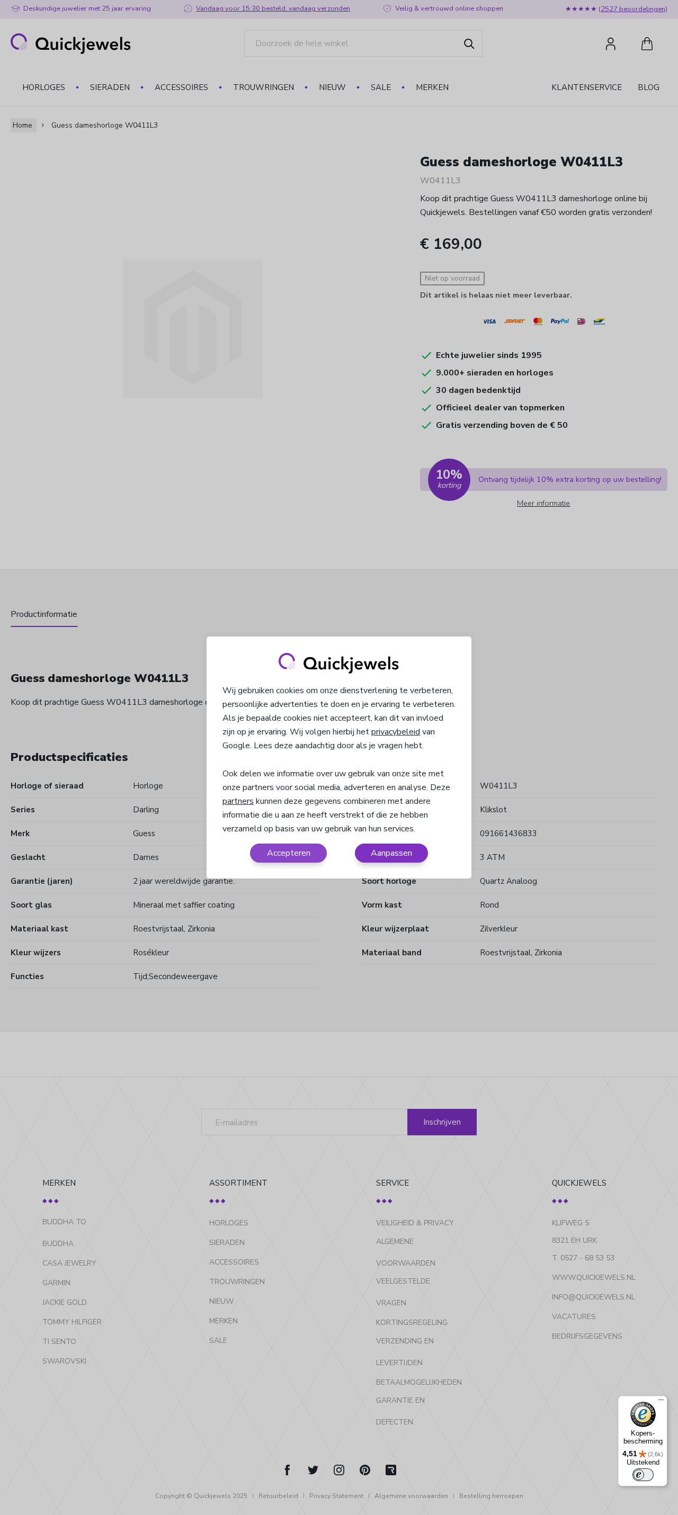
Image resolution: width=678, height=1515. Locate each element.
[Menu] (661, 1402)
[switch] (643, 1474)
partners (238, 801)
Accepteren (288, 853)
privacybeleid (395, 732)
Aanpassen (391, 853)
